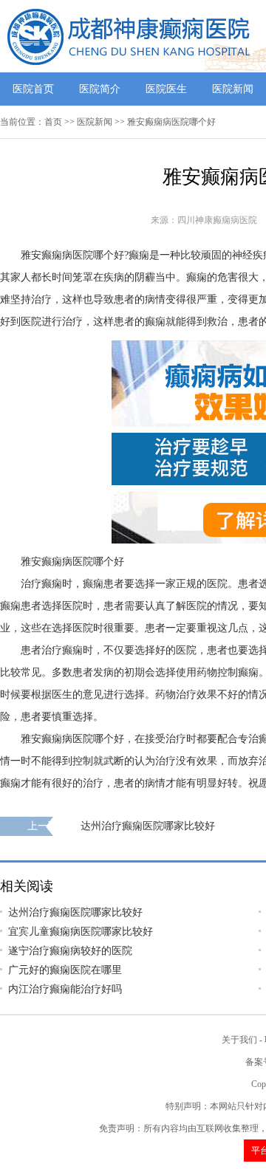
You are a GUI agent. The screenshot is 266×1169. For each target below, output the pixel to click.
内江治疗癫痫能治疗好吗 (65, 989)
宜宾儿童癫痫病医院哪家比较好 (80, 931)
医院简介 (99, 89)
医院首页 (33, 89)
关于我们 (239, 1040)
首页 (53, 122)
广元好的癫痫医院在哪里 (65, 970)
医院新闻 (232, 89)
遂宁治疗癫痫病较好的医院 (70, 950)
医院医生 (166, 89)
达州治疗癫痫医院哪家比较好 (148, 826)
